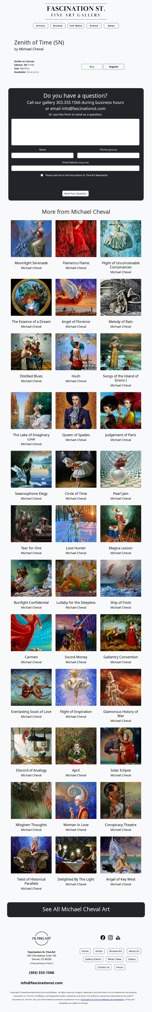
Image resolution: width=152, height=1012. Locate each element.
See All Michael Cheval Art (76, 909)
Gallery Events (93, 959)
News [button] (111, 25)
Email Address (75, 162)
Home (85, 951)
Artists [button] (40, 25)
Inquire (113, 66)
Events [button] (94, 25)
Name (42, 149)
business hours (109, 102)
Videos (132, 959)
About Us (134, 951)
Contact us (104, 967)
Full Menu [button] (76, 25)
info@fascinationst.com (84, 108)
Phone (108, 149)
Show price (32, 72)
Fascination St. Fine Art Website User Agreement (102, 999)
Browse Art (116, 951)
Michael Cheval (31, 49)
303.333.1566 (68, 102)
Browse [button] (58, 25)
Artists (99, 951)
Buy (92, 66)
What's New (114, 959)
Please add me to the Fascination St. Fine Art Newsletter (76, 175)
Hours (119, 967)
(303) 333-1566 (41, 972)
